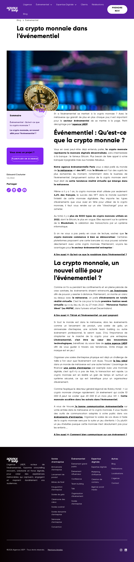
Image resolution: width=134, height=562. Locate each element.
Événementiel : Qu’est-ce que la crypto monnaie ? (25, 124)
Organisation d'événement (77, 495)
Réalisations (98, 5)
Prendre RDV (117, 9)
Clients (84, 5)
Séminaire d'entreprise (56, 520)
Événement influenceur (76, 473)
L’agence (27, 5)
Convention (56, 527)
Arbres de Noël (57, 482)
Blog (25, 14)
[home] (12, 9)
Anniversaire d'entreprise (56, 468)
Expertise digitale (99, 467)
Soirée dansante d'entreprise (58, 513)
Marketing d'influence (96, 473)
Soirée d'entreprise (76, 502)
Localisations (117, 473)
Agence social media (97, 488)
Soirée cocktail (58, 507)
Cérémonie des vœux (58, 501)
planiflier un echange (25, 159)
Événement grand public (79, 465)
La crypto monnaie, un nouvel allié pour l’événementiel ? (24, 132)
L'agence (115, 478)
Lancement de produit (57, 476)
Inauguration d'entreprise (56, 488)
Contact (115, 483)
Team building (77, 484)
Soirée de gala (57, 495)
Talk (73, 489)
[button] (44, 4)
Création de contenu (96, 481)
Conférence (76, 479)
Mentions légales (55, 550)
